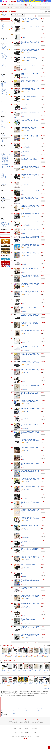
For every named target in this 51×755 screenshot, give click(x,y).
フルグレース (23, 459)
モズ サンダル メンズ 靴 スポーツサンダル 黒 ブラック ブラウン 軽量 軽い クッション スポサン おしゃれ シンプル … (30, 159)
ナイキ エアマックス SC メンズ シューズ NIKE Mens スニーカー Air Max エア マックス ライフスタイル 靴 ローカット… (30, 315)
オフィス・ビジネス (4, 46)
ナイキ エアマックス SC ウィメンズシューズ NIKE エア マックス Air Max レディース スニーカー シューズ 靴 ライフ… (30, 323)
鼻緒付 (2, 141)
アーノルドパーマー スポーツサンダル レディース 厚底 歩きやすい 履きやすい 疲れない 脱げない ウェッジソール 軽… (30, 541)
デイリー (19, 14)
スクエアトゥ (3, 77)
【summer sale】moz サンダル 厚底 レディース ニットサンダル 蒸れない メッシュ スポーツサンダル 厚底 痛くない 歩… (30, 308)
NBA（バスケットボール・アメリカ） (5, 225)
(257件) (42, 685)
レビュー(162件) (26, 161)
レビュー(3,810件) (26, 208)
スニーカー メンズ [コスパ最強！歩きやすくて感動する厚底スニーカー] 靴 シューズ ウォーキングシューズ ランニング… (30, 214)
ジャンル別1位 (33, 7)
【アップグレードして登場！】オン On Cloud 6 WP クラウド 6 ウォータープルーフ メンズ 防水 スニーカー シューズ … (30, 362)
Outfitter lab (23, 467)
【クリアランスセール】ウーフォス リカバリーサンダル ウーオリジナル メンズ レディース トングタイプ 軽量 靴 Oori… (30, 136)
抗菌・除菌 (3, 198)
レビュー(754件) (26, 606)
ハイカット (3, 126)
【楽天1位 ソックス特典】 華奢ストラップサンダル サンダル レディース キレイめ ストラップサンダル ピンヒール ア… (30, 456)
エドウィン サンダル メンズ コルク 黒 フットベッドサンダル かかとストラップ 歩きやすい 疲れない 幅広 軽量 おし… (30, 612)
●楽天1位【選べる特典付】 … (15, 670)
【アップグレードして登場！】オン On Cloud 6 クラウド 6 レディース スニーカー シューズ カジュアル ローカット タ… (30, 97)
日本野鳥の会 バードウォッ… (41, 670)
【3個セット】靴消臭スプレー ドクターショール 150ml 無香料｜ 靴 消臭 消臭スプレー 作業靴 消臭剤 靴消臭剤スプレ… (30, 471)
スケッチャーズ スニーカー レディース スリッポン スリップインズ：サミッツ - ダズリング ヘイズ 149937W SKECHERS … (30, 292)
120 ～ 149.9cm (3, 208)
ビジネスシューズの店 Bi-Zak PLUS (26, 607)
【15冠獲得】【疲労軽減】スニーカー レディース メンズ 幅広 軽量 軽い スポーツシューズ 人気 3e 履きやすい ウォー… (30, 105)
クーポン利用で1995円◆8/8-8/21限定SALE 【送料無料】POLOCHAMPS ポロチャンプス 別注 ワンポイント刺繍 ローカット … (30, 463)
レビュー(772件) (26, 528)
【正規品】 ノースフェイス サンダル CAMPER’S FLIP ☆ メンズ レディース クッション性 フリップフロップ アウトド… (30, 230)
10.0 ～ (2, 65)
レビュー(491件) (26, 60)
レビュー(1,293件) (26, 567)
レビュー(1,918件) (26, 146)
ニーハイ (2, 150)
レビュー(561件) (26, 99)
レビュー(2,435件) (26, 356)
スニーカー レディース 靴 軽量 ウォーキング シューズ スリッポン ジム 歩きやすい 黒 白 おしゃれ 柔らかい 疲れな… (30, 424)
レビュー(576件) (26, 559)
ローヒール (3, 54)
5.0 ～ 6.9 (2, 63)
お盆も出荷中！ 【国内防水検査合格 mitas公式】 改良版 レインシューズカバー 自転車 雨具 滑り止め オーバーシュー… (30, 401)
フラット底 (3, 52)
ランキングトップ (13, 7)
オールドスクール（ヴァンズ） (5, 163)
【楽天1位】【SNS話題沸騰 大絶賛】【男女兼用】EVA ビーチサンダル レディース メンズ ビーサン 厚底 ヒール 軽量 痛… (30, 245)
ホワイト (2, 25)
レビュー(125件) (26, 28)
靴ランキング (14, 11)
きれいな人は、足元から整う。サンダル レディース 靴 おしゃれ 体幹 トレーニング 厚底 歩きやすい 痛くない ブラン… (30, 495)
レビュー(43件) (26, 629)
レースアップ (3, 113)
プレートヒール (3, 58)
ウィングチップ (3, 184)
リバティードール (4, 92)
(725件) (10, 685)
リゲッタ (2, 91)
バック (2, 202)
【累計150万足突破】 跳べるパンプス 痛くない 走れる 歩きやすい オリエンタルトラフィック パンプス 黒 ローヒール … (30, 526)
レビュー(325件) (26, 380)
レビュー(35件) (26, 169)
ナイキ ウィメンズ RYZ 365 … (36, 670)
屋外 (2, 134)
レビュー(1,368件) (26, 341)
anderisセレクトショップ (24, 108)
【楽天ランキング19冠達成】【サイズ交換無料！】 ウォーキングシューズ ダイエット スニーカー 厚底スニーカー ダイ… (30, 479)
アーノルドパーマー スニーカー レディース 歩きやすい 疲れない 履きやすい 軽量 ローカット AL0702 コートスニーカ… (30, 339)
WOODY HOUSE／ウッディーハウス (26, 37)
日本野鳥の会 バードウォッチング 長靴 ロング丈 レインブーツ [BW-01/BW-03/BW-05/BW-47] (30, 34)
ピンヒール (3, 57)
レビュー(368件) (26, 637)
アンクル (2, 149)
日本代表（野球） (4, 227)
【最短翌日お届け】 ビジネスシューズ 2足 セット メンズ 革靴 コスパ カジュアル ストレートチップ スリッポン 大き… (30, 604)
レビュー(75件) (26, 418)
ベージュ (2, 27)
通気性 (2, 86)
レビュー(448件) (26, 255)
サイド (2, 201)
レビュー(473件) (26, 536)
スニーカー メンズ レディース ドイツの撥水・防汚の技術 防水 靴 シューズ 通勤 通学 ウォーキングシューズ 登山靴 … (30, 237)
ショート (2, 146)
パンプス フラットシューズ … (36, 653)
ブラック (2, 24)
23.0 (2, 121)
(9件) (10, 656)
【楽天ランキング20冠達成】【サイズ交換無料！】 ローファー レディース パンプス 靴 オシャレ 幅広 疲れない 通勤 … (30, 370)
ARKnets (23, 29)
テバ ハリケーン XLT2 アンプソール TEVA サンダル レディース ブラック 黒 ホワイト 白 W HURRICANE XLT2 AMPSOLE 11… (30, 448)
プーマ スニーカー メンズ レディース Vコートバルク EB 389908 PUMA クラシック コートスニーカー (30, 416)
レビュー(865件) (26, 395)
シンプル (2, 45)
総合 (2, 12)
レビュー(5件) (26, 520)
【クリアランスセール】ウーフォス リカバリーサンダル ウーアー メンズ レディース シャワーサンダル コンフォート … (30, 66)
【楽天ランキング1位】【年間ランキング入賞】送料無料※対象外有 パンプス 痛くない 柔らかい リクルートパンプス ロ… (30, 206)
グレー (2, 28)
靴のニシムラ (23, 272)
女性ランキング (24, 7)
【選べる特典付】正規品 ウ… (4, 683)
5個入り (2, 175)
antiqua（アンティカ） (24, 498)
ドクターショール (4, 159)
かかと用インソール (4, 187)
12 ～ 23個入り (3, 176)
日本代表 (2, 230)
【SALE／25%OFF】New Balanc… (31, 683)
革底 (2, 110)
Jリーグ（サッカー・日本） (5, 223)
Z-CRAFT (23, 116)
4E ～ (2, 99)
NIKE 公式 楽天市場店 (24, 264)
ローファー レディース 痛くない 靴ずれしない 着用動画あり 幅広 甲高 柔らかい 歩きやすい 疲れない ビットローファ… (30, 331)
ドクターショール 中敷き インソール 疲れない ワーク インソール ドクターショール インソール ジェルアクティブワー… (30, 253)
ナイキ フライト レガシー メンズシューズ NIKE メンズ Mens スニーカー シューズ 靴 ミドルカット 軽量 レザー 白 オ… (30, 261)
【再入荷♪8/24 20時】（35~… (41, 653)
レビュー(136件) (26, 411)
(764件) (26, 656)
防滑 (2, 85)
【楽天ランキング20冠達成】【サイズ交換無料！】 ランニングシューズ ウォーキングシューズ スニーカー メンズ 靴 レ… (30, 191)
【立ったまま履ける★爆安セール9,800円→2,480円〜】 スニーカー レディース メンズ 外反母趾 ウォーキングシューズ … (30, 635)
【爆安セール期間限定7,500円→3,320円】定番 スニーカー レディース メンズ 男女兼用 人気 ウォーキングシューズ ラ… (30, 89)
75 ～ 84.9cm (3, 211)
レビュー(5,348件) (26, 91)
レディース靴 (4, 14)
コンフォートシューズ (4, 82)
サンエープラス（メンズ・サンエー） (5, 155)
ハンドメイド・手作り (4, 196)
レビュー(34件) (26, 68)
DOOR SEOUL (23, 233)
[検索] (26, 4)
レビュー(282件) (26, 497)
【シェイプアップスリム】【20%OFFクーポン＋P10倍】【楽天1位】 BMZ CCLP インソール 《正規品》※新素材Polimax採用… (30, 74)
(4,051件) (21, 685)
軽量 (2, 83)
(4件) (31, 656)
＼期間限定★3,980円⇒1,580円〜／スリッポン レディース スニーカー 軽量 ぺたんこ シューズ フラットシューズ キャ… (30, 596)
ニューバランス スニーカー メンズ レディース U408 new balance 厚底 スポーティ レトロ (30, 588)
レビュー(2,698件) (26, 177)
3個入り (2, 173)
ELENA (22, 506)
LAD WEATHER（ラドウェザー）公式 (26, 147)
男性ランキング (19, 7)
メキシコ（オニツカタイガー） (5, 165)
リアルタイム (28, 7)
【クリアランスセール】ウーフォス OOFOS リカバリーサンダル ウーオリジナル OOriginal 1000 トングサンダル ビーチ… (30, 152)
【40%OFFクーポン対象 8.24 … (4, 653)
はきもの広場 (23, 342)
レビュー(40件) (26, 512)
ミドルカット (3, 127)
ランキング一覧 (3, 235)
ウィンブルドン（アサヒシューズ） (5, 167)
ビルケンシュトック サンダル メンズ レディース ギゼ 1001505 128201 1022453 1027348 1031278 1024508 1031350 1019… (30, 549)
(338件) (16, 656)
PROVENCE (23, 155)
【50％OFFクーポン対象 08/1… (9, 670)
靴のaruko (23, 303)
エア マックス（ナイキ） (5, 156)
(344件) (21, 656)
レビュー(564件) (26, 107)
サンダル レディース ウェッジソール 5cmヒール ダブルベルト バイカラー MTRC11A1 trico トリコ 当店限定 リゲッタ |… (30, 534)
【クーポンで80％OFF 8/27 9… (31, 653)
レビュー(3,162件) (26, 83)
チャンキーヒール (4, 56)
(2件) (31, 685)
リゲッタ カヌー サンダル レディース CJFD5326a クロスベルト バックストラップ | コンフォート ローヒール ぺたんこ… (30, 557)
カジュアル (3, 39)
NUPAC (23, 194)
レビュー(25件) (26, 138)
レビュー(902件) (26, 130)
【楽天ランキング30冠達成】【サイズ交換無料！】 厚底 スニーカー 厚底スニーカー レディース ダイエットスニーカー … (30, 565)
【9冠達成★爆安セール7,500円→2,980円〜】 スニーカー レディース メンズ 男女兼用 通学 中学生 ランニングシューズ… (30, 198)
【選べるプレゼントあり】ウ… (9, 683)
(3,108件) (37, 656)
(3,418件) (27, 685)
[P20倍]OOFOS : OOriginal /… (15, 683)
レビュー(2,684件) (26, 224)
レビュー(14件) (26, 551)
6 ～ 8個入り (3, 174)
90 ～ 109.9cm (3, 210)
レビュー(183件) (26, 614)
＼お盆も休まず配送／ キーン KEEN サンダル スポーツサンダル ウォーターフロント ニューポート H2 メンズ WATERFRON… (30, 518)
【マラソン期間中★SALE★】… (15, 653)
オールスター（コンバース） (5, 160)
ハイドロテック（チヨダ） (5, 157)
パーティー (3, 41)
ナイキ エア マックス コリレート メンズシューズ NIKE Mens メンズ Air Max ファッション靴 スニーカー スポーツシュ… (30, 627)
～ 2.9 (2, 62)
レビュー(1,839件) (26, 216)
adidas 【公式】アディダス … (20, 670)
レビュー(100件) (26, 473)
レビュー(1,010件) (26, 481)
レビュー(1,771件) (26, 489)
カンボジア (3, 36)
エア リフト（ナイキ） (4, 161)
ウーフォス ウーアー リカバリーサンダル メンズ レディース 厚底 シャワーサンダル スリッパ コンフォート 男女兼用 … (30, 276)
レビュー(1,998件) (26, 239)
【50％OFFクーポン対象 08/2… (46, 653)
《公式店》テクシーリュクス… (46, 683)
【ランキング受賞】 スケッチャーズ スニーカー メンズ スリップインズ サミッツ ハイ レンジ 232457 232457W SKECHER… (30, 409)
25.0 (2, 118)
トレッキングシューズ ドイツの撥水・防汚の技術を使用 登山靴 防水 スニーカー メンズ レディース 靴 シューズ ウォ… (30, 144)
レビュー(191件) (26, 184)
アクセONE (23, 178)
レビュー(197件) (26, 21)
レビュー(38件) (26, 442)
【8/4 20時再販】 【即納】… (31, 670)
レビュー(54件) (26, 278)
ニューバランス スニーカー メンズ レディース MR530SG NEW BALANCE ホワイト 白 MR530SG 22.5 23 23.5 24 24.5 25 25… (30, 113)
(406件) (47, 656)
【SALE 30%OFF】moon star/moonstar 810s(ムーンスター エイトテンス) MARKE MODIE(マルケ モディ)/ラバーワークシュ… (30, 619)
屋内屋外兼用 (3, 135)
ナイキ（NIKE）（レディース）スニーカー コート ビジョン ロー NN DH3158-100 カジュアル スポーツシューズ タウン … (30, 346)
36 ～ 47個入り (3, 177)
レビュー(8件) (26, 325)
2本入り (2, 219)
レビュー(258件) (26, 575)
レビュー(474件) (26, 294)
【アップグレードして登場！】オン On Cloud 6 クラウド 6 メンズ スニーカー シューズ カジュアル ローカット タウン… (30, 58)
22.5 (2, 117)
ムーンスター (3, 90)
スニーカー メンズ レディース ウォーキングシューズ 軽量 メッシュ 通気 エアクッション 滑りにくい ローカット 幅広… (30, 573)
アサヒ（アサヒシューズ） (5, 158)
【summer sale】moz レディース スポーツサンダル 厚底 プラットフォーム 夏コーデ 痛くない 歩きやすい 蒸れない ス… (30, 128)
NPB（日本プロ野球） (4, 222)
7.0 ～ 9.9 (2, 64)
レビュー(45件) (26, 302)
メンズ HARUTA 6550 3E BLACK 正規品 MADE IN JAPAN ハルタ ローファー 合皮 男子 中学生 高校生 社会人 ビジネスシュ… (30, 300)
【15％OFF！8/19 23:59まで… (25, 683)
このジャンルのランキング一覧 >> (45, 9)
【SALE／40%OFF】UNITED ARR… (25, 670)
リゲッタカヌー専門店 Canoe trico (25, 537)
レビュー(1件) (26, 36)
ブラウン (2, 26)
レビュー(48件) (26, 263)
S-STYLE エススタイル (24, 69)
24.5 (2, 119)
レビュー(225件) (26, 458)
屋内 (2, 136)
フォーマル (3, 40)
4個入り (2, 172)
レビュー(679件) (26, 247)
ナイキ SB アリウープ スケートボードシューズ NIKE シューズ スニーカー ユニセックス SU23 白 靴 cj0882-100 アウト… (30, 385)
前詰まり (2, 140)
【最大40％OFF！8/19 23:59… (20, 683)
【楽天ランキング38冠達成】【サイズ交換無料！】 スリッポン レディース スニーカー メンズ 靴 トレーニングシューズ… (30, 81)
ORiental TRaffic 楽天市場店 (25, 428)
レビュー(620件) (26, 434)
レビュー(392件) (26, 598)
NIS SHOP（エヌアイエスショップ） (26, 77)
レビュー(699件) (26, 372)
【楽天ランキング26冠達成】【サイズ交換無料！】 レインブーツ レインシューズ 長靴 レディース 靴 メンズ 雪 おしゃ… (30, 487)
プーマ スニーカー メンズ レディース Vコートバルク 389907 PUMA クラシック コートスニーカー (30, 182)
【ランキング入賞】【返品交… (36, 683)
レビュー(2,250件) (26, 52)
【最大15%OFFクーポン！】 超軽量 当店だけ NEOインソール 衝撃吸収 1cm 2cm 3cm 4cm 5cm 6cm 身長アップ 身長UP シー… (30, 175)
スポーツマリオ (23, 100)
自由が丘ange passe (24, 311)
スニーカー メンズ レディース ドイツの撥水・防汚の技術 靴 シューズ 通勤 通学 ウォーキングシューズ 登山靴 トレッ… (30, 222)
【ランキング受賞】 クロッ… (4, 670)
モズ (2, 93)
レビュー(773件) (26, 44)
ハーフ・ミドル (3, 148)
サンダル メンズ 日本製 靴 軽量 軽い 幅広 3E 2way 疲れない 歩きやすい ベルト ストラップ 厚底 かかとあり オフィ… (30, 269)
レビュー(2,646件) (26, 403)
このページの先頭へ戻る (46, 688)
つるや (22, 185)
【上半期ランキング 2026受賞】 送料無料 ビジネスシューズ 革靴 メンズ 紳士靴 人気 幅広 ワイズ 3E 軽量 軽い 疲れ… (30, 50)
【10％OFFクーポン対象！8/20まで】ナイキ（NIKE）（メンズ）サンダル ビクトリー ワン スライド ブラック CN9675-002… (30, 440)
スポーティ (3, 47)
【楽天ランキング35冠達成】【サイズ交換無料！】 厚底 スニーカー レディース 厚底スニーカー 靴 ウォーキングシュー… (30, 354)
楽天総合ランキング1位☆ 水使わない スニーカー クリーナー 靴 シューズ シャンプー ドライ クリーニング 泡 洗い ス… (30, 393)
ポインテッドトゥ (4, 78)
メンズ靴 (3, 15)
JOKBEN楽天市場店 (24, 576)
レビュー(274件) (26, 364)
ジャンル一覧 (42, 7)
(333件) (37, 685)
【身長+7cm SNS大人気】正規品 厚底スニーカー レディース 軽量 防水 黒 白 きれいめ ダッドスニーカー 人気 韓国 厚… (30, 284)
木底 (2, 111)
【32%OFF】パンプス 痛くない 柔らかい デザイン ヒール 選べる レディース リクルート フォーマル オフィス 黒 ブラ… (30, 502)
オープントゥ (3, 76)
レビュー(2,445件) (26, 200)
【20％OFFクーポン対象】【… (9, 653)
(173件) (5, 656)
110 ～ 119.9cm (3, 209)
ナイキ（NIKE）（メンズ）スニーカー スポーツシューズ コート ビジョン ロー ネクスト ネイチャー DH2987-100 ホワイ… (30, 510)
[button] (32, 5)
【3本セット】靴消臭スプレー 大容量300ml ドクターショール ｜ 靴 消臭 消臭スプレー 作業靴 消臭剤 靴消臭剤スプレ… (30, 580)
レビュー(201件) (26, 450)
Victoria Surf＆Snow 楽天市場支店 (25, 350)
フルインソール (3, 186)
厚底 (2, 53)
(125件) (16, 685)
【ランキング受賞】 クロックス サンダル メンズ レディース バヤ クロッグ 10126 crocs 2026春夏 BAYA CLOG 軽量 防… (30, 19)
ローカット (3, 125)
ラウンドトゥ (3, 75)
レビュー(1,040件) (26, 286)
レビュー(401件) (26, 122)
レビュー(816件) (26, 333)
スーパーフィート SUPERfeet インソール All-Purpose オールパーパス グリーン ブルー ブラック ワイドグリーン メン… (30, 120)
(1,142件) (5, 685)
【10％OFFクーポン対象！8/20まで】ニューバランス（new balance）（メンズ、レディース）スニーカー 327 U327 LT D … (30, 167)
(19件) (42, 656)
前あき (2, 139)
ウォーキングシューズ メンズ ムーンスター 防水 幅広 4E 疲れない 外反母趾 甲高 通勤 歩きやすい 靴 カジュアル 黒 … (30, 432)
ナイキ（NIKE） (3, 89)
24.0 (2, 120)
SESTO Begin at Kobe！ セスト (25, 334)
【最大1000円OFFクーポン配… (41, 683)
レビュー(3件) (26, 317)
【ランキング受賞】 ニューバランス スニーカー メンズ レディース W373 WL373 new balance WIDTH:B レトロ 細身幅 (30, 42)
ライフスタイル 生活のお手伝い (25, 256)
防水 (2, 84)
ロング (2, 147)
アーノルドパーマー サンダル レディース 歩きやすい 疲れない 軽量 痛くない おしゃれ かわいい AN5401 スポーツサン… (30, 378)
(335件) (47, 685)
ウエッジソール (3, 55)
